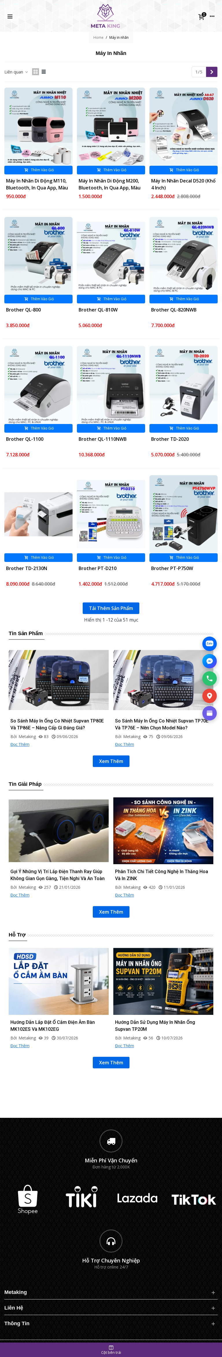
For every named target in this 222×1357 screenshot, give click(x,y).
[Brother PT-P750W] (183, 514)
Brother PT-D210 (97, 568)
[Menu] (9, 15)
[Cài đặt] (212, 15)
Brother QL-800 (23, 310)
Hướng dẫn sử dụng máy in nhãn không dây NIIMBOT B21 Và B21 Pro (57, 1025)
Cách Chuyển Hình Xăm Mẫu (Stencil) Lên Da (162, 871)
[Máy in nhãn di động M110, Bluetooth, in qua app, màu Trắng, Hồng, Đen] (38, 127)
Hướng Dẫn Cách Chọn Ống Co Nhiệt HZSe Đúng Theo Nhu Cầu (160, 724)
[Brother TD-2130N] (38, 514)
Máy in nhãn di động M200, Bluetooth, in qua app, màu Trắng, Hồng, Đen (109, 188)
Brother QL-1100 (24, 439)
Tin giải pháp (25, 784)
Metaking (15, 1292)
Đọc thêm (19, 744)
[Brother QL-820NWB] (183, 256)
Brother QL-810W (98, 310)
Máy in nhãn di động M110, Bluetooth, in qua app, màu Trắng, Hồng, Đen (37, 188)
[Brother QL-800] (38, 256)
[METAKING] (105, 16)
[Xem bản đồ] (209, 696)
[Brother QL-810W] (111, 256)
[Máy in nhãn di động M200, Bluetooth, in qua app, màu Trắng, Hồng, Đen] (111, 127)
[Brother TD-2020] (183, 385)
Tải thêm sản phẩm (111, 608)
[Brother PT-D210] (111, 514)
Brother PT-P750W (172, 568)
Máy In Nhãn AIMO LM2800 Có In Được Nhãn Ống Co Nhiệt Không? (57, 724)
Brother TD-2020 (170, 439)
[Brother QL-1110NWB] (111, 385)
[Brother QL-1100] (38, 385)
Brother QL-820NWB (174, 310)
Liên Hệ (13, 1308)
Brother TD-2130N (26, 568)
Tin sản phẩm (26, 633)
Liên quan (14, 72)
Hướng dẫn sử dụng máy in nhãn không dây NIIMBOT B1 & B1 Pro (162, 1025)
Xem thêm (111, 761)
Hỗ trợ (17, 935)
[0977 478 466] (209, 678)
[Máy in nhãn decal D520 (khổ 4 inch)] (183, 127)
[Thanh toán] (209, 713)
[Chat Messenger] (209, 661)
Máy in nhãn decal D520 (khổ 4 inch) (183, 184)
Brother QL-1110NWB (103, 439)
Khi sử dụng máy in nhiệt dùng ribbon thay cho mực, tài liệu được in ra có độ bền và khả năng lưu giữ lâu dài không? (56, 878)
